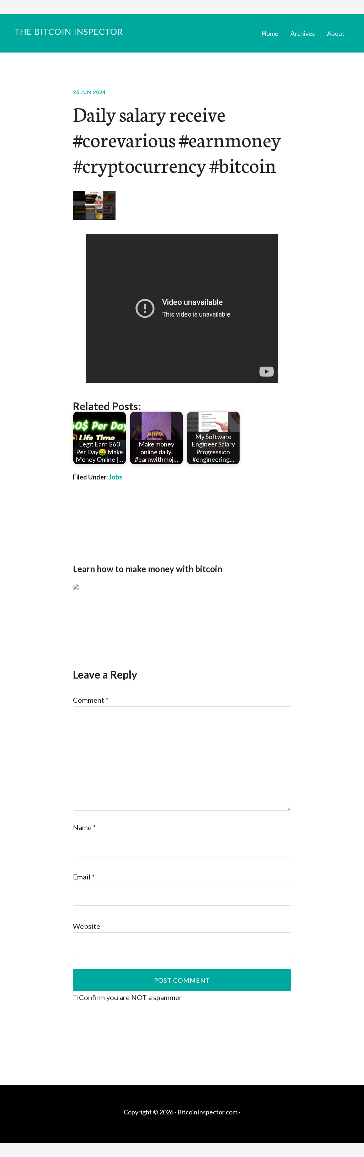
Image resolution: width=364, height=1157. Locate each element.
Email (84, 876)
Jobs (115, 477)
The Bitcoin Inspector (68, 31)
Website (86, 926)
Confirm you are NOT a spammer (129, 997)
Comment (90, 700)
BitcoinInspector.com (207, 1112)
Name (84, 827)
